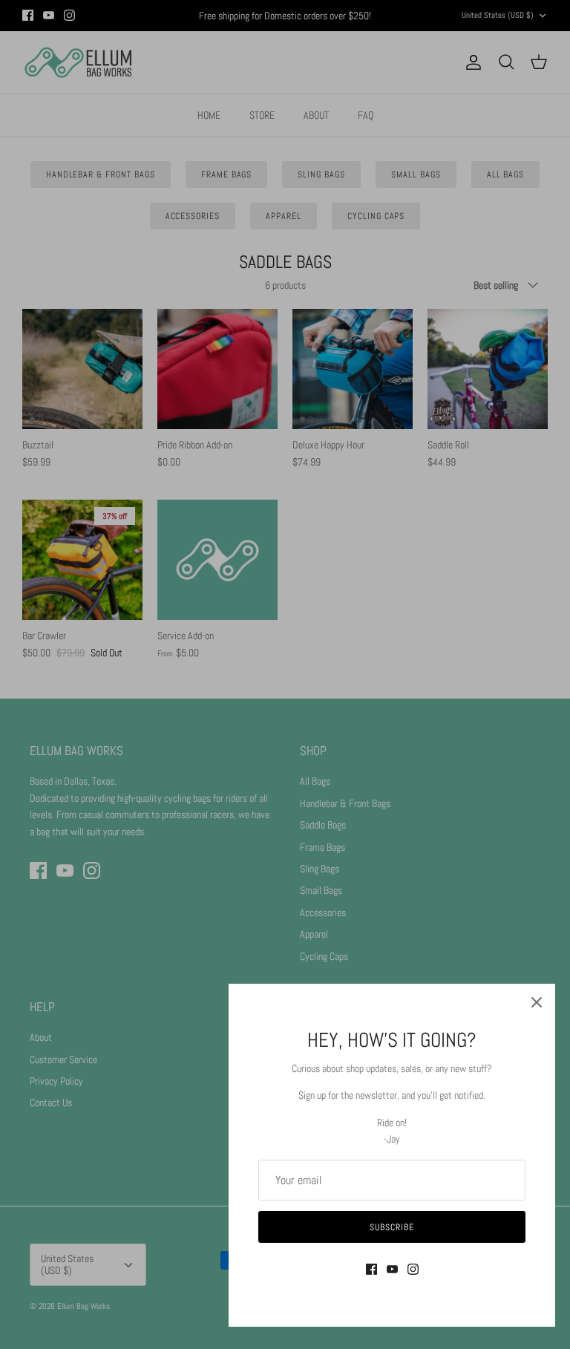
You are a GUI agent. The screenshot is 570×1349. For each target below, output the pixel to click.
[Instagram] (413, 1269)
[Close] (536, 1002)
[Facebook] (371, 1269)
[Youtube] (392, 1269)
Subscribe (392, 1227)
